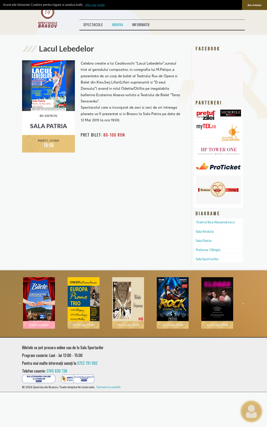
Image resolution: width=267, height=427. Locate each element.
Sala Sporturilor (207, 259)
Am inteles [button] (254, 5)
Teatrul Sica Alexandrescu (215, 222)
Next (243, 303)
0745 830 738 (57, 371)
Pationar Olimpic (208, 250)
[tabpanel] (44, 303)
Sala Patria (203, 240)
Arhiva (117, 24)
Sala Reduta (205, 231)
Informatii (141, 24)
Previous (20, 303)
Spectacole (93, 24)
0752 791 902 (87, 363)
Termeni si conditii (108, 387)
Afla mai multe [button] (95, 5)
